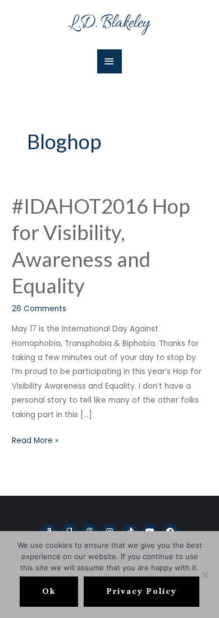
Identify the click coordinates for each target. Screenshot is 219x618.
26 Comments (39, 308)
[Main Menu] (109, 61)
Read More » (35, 439)
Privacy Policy (141, 591)
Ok (49, 591)
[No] (205, 574)
